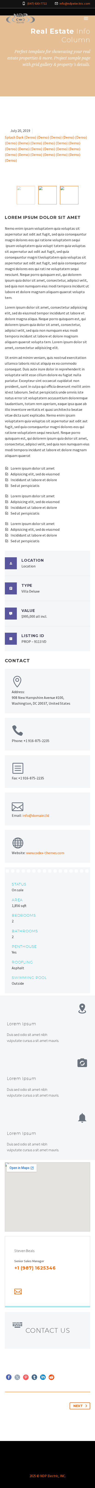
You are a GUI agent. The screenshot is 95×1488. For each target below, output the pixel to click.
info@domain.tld (35, 815)
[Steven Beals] (47, 1271)
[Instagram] (38, 1277)
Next (78, 1406)
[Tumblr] (34, 1377)
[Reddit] (51, 1377)
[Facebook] (16, 1277)
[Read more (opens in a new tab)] (47, 930)
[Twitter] (17, 1377)
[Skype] (46, 1277)
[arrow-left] (8, 195)
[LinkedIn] (31, 1277)
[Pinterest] (26, 1377)
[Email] (18, 1291)
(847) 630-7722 (37, 3)
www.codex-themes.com (45, 852)
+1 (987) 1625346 (35, 1268)
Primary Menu (86, 18)
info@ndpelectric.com (74, 3)
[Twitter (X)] (24, 1277)
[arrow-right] (87, 195)
